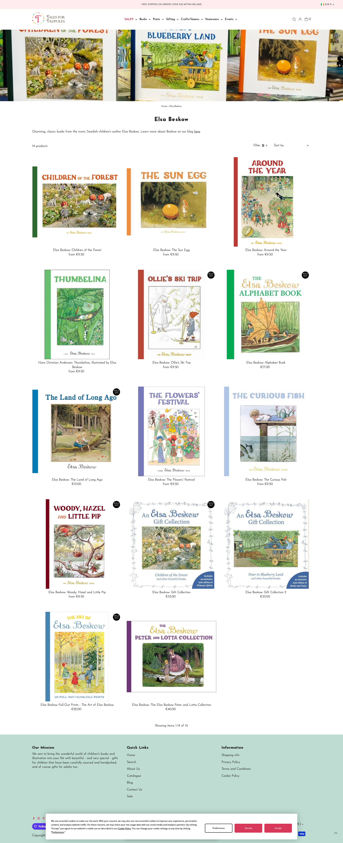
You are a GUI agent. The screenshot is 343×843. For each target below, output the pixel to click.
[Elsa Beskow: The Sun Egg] (171, 202)
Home (164, 106)
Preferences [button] (58, 832)
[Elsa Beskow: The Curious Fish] (266, 431)
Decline (248, 828)
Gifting (171, 19)
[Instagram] (38, 819)
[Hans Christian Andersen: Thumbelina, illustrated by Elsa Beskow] (77, 314)
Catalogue (134, 776)
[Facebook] (33, 819)
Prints (157, 19)
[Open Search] (294, 19)
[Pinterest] (44, 819)
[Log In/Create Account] (300, 19)
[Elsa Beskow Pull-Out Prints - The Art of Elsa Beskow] (77, 656)
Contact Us (134, 789)
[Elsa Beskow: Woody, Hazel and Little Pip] (77, 544)
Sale (130, 796)
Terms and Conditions (236, 769)
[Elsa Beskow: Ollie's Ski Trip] (171, 314)
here (197, 131)
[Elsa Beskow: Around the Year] (266, 202)
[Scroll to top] (335, 833)
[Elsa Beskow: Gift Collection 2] (266, 544)
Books (144, 19)
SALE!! (130, 19)
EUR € (328, 4)
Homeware (212, 19)
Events (230, 19)
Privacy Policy (231, 762)
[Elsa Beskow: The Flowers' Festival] (171, 431)
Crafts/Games (190, 19)
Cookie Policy (230, 776)
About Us (133, 769)
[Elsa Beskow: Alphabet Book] (266, 314)
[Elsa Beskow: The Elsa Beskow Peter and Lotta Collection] (171, 656)
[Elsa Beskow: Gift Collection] (171, 544)
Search (131, 762)
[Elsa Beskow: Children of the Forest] (77, 202)
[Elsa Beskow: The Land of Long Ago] (77, 431)
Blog (130, 782)
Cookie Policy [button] (124, 828)
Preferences (219, 828)
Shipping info (230, 755)
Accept (278, 828)
